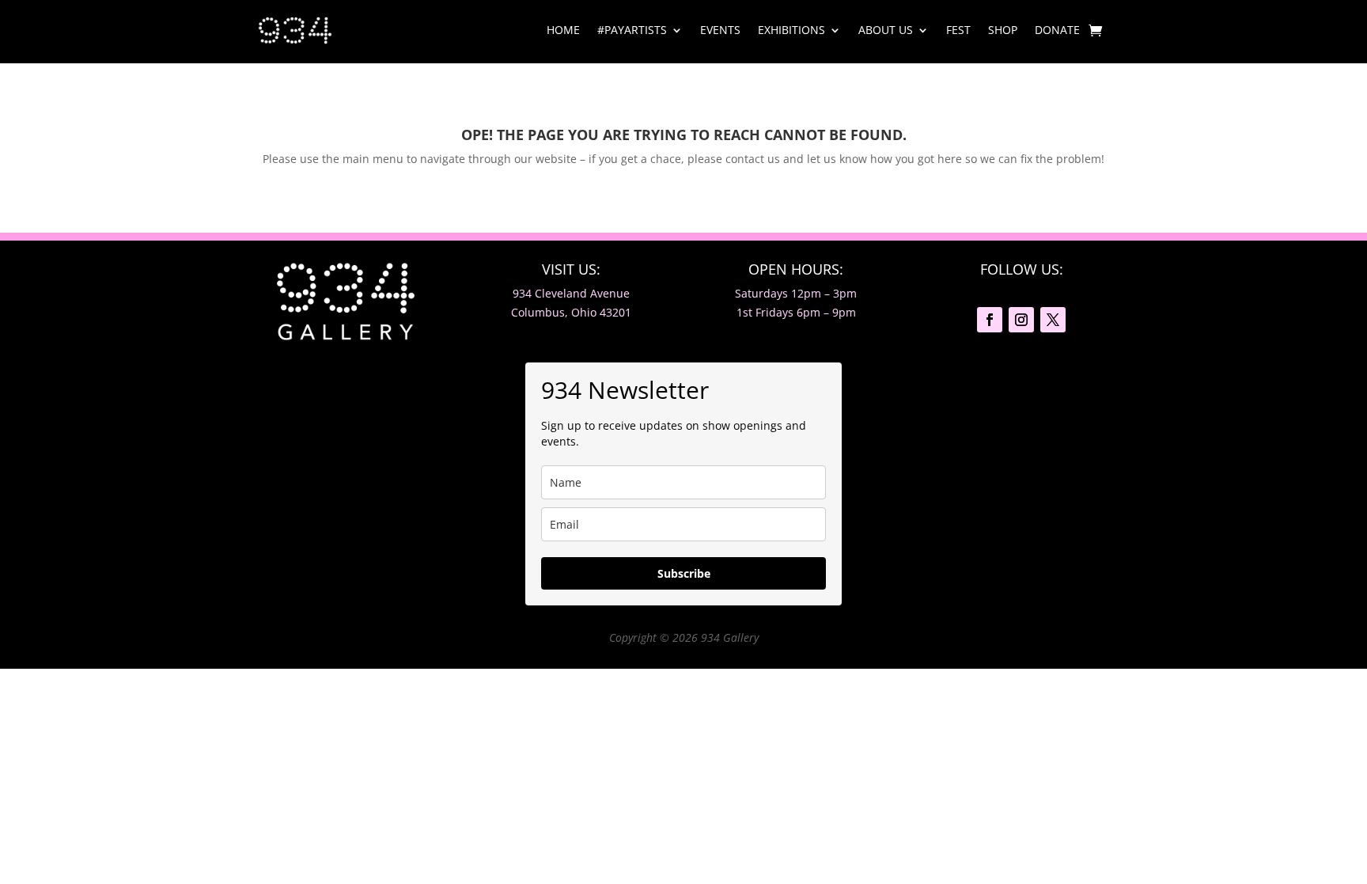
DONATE (1057, 29)
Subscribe (683, 573)
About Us (885, 29)
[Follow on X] (1053, 319)
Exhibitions (791, 29)
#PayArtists (632, 29)
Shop (1002, 29)
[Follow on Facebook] (989, 319)
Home (563, 29)
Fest (958, 29)
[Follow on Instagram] (1021, 319)
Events (720, 29)
